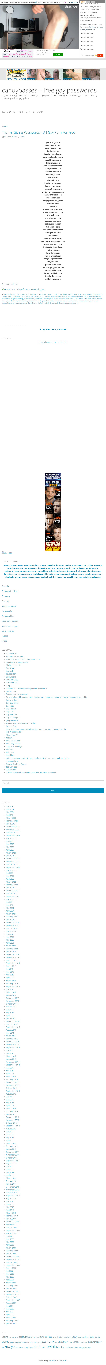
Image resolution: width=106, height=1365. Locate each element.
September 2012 (13, 1126)
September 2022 (13, 867)
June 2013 (10, 1099)
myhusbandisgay (21, 301)
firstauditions (25, 296)
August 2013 (11, 1094)
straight (9, 1347)
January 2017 (11, 1018)
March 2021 (11, 914)
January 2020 (11, 951)
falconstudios (6, 296)
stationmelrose (12, 761)
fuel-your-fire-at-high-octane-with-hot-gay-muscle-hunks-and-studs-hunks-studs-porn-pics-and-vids (46, 697)
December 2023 (12, 826)
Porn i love (10, 755)
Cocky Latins (11, 677)
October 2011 (11, 1158)
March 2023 (11, 853)
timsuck (52, 303)
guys (44, 1341)
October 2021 (11, 893)
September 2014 (13, 1065)
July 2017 (9, 1009)
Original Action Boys (14, 746)
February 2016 (12, 1038)
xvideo (4, 641)
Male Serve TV (11, 735)
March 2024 (11, 818)
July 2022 (9, 873)
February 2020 (12, 948)
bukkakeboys (32, 294)
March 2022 (11, 882)
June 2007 (10, 1309)
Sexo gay (5, 601)
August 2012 (11, 1128)
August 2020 (11, 931)
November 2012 (12, 1120)
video (71, 1347)
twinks (60, 1347)
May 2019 (10, 975)
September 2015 (13, 1047)
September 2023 (13, 835)
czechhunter (57, 294)
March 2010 (11, 1213)
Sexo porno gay (8, 631)
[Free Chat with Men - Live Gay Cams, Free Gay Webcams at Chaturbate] (53, 74)
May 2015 (10, 1053)
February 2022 (12, 884)
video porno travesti (10, 621)
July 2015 (9, 1050)
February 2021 (12, 916)
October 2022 (11, 864)
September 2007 (13, 1300)
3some (5, 1336)
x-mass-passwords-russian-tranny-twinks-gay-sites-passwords (31, 772)
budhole (24, 294)
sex (3, 1347)
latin (61, 1342)
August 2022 (11, 870)
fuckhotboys (45, 296)
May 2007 (10, 1311)
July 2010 (9, 1201)
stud (37, 1346)
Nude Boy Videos (13, 743)
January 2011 (11, 1184)
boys (42, 1336)
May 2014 (10, 1070)
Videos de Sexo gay (10, 626)
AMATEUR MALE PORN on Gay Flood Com (23, 659)
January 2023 (11, 855)
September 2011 (13, 1160)
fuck (65, 1337)
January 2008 (11, 1288)
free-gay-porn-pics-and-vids (17, 694)
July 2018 (9, 989)
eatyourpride (98, 294)
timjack (46, 303)
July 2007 (9, 1306)
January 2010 (11, 1219)
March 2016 (11, 1035)
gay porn (13, 1342)
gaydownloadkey (77, 296)
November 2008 (12, 1259)
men (89, 298)
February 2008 (12, 1285)
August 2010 (11, 1198)
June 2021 (10, 905)
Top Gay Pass (11, 767)
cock (47, 1336)
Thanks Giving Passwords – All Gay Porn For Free (38, 132)
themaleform (32, 303)
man (65, 1341)
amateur (11, 1337)
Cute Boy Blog (11, 679)
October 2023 (11, 832)
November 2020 (12, 925)
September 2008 (13, 1265)
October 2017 (11, 1004)
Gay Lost (9, 711)
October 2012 (11, 1123)
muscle (81, 1342)
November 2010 (12, 1189)
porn (100, 1342)
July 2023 (9, 841)
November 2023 (12, 829)
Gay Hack (10, 706)
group (39, 1342)
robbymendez (55, 301)
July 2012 (9, 1131)
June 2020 (10, 937)
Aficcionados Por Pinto (15, 656)
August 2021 (11, 899)
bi (34, 1337)
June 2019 (10, 972)
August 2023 (11, 838)
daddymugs (67, 294)
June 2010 (10, 1204)
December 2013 (12, 1082)
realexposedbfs (43, 301)
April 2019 (10, 977)
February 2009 (12, 1250)
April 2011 (10, 1175)
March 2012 (11, 1143)
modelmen (11, 301)
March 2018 (11, 992)
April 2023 (10, 850)
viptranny (75, 303)
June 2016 (10, 1033)
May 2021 (10, 908)
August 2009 (11, 1233)
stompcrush (94, 301)
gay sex (34, 1342)
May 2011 (10, 1172)
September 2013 (13, 1091)
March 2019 (11, 980)
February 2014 (12, 1079)
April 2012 (10, 1140)
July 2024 (9, 806)
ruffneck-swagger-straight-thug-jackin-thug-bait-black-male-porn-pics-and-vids (37, 758)
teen (43, 1347)
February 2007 (12, 1320)
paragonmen (32, 301)
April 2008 (10, 1279)
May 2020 (10, 940)
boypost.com (11, 674)
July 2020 (9, 934)
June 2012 (10, 1134)
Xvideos (5, 636)
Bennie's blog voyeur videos (17, 662)
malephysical (48, 298)
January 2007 (11, 1323)
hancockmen (88, 296)
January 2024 (11, 824)
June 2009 (10, 1239)
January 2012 (11, 1149)
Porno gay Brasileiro (10, 591)
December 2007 (12, 1291)
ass (20, 1336)
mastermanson (59, 298)
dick (56, 1336)
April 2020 (10, 943)
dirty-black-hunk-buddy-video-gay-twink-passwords (26, 688)
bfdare (18, 294)
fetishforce (16, 296)
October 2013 (11, 1088)
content (5, 126)
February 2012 (12, 1146)
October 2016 (11, 1024)
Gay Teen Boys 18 (13, 717)
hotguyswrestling (17, 298)
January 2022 (11, 887)
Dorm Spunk (11, 691)
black (37, 1337)
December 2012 (12, 1117)
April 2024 (10, 815)
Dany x (9, 685)
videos (76, 1347)
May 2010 (10, 1207)
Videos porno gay (9, 606)
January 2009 (11, 1253)
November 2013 (12, 1085)
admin (22, 137)
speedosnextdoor (83, 301)
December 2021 (12, 890)
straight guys (28, 1347)
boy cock (9, 671)
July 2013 (9, 1096)
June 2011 (10, 1169)
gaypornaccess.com (23, 1342)
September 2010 (13, 1195)
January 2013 (11, 1114)
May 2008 (10, 1277)
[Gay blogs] (7, 552)
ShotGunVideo (71, 301)
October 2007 (11, 1297)
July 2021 (9, 902)
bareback (27, 1336)
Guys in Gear (11, 726)
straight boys (19, 1347)
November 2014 (12, 1062)
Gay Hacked (11, 708)
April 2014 (10, 1073)
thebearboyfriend (21, 303)
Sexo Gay (5, 586)
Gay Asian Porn (12, 700)
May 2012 (10, 1137)
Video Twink (11, 769)
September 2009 (13, 1230)
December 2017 (12, 998)
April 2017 (10, 1015)
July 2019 (9, 969)
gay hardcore (83, 1337)
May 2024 (10, 812)
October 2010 (11, 1192)
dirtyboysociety (77, 294)
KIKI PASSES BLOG (13, 732)
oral (86, 1342)
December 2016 (12, 1021)
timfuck (40, 303)
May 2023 (10, 847)
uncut (66, 1347)
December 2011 (12, 1152)
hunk (50, 1341)
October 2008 (11, 1262)
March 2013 (11, 1108)
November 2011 (12, 1155)
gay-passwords (12, 720)
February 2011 (12, 1181)
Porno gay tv (7, 611)
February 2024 (12, 821)
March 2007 (11, 1317)
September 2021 (13, 896)
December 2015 (12, 1041)
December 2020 (12, 922)
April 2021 (10, 911)
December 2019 (12, 954)
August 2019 (11, 966)
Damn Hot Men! (12, 682)
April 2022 (10, 879)
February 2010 (12, 1216)
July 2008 (9, 1271)
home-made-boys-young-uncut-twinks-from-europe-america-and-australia (36, 729)
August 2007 (11, 1303)
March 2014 (11, 1076)
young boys (87, 1347)
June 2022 (10, 876)
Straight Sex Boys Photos (16, 764)
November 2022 (12, 861)
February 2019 (12, 983)
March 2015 (11, 1056)
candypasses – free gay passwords (49, 90)
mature (71, 1342)
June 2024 (10, 809)
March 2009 (11, 1248)
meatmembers (81, 298)
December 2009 (12, 1221)
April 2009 (10, 1245)
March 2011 (11, 1178)
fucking (70, 1337)
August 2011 (11, 1163)
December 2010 (12, 1187)
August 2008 (11, 1268)
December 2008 (12, 1256)
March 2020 (11, 945)
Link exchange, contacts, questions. (53, 342)
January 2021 (11, 919)
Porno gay (6, 596)
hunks (57, 1342)
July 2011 (9, 1166)
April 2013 (10, 1105)
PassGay (9, 749)
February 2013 (12, 1111)
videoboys (67, 303)
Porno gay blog (8, 616)
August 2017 (11, 1006)
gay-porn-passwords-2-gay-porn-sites (21, 723)
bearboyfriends (9, 294)
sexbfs (62, 301)
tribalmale (59, 303)
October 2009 (11, 1227)
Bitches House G (13, 665)
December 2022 (12, 858)
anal (16, 1336)
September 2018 (13, 986)
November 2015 (12, 1044)
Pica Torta (10, 752)
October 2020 (11, 928)
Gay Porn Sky (11, 714)
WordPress (63, 1360)
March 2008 (11, 1282)
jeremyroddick (29, 298)
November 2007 (12, 1294)
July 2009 (9, 1236)
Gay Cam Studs (12, 703)
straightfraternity (8, 303)
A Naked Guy (11, 653)
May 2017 (10, 1012)
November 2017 (12, 1001)
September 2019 (13, 963)
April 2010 (10, 1210)
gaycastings (66, 296)
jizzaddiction (39, 298)
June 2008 (10, 1274)
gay (75, 1336)
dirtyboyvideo (88, 294)
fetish (61, 1337)
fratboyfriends (36, 296)
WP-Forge (52, 1360)
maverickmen (70, 298)
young (81, 1347)
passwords (93, 1341)
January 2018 (11, 995)
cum (52, 1336)
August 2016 (11, 1030)
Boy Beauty (10, 668)
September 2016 (13, 1027)
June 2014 (10, 1068)
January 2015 (11, 1059)
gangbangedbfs (56, 296)
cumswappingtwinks (45, 294)
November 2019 (12, 957)
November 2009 (12, 1224)
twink (51, 1346)
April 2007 (10, 1314)
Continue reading (9, 284)
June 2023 (10, 844)
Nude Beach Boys (13, 740)
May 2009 (10, 1242)
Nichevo (9, 738)
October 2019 (11, 960)
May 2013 (10, 1102)
